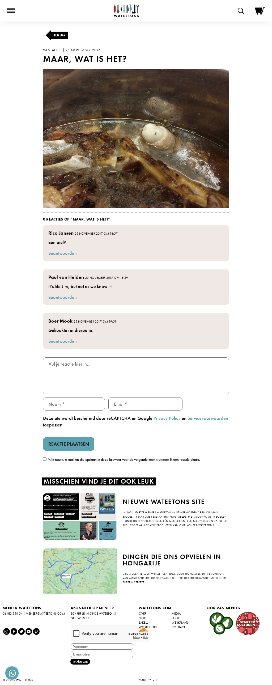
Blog (142, 618)
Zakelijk (144, 622)
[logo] (126, 11)
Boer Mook (60, 321)
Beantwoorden (62, 253)
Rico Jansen (61, 233)
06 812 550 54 (13, 613)
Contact (178, 627)
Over (142, 613)
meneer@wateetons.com (45, 613)
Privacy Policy (167, 418)
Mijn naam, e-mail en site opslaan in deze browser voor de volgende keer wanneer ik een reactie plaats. (124, 459)
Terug (59, 35)
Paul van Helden (66, 277)
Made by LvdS (148, 680)
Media (176, 613)
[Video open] (242, 10)
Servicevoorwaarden (208, 418)
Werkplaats (180, 622)
